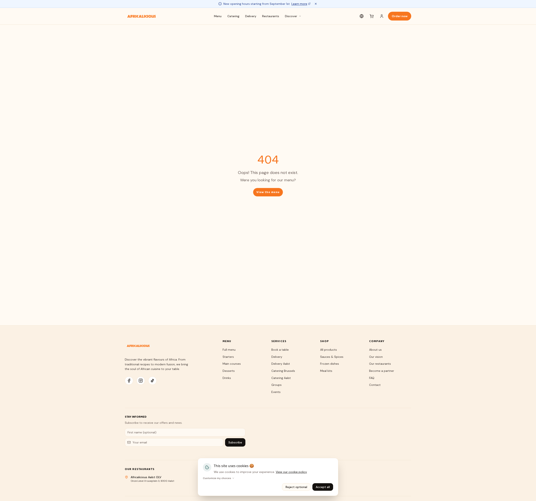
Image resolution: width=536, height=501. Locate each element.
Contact (375, 385)
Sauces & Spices (331, 357)
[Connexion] (381, 16)
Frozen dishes (329, 364)
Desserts (229, 371)
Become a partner (381, 371)
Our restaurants (380, 364)
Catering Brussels (283, 371)
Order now (399, 16)
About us (375, 350)
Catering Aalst (281, 378)
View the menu (268, 192)
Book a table (280, 350)
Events (276, 392)
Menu (218, 16)
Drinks (227, 378)
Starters (228, 357)
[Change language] (361, 16)
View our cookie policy (291, 472)
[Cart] (371, 16)
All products (328, 350)
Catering (233, 16)
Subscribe (235, 442)
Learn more (299, 4)
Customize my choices (217, 478)
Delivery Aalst (280, 364)
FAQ (371, 378)
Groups (276, 385)
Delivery (250, 16)
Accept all (323, 487)
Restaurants (270, 16)
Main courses (232, 364)
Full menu (229, 350)
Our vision (376, 357)
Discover (291, 16)
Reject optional (296, 487)
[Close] (316, 4)
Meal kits (326, 371)
